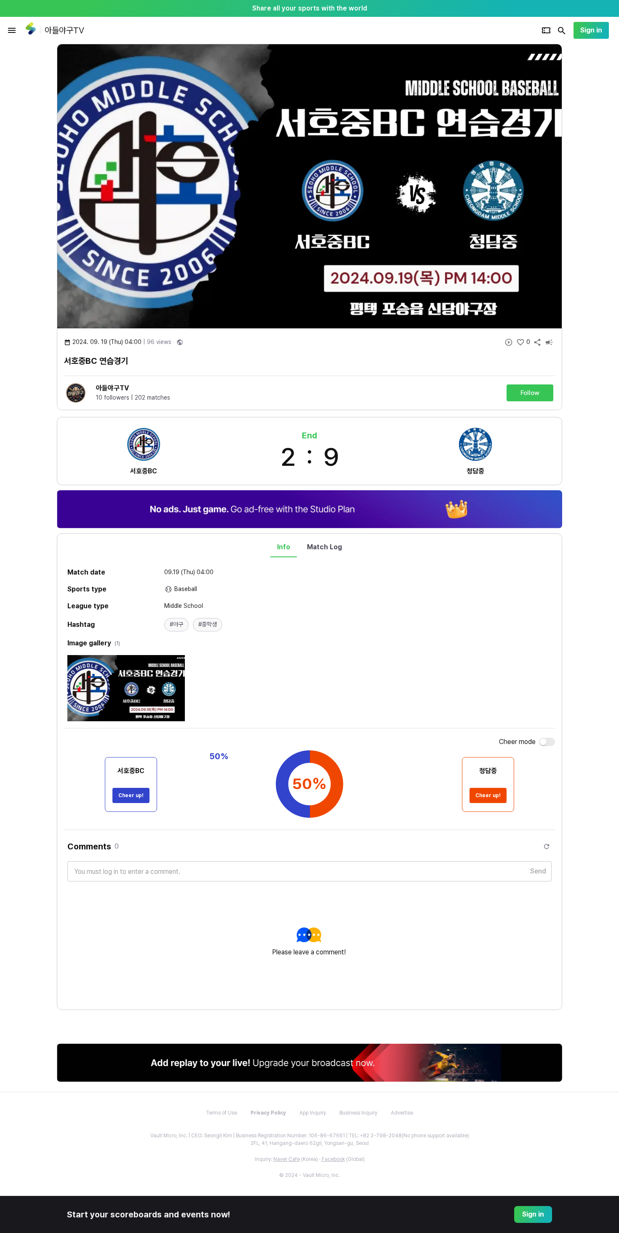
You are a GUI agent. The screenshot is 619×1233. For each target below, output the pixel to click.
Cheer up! (131, 795)
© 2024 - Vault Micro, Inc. (309, 1175)
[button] (176, 624)
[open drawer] (12, 30)
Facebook (333, 1159)
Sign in (591, 30)
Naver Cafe (286, 1159)
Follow (529, 393)
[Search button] (561, 30)
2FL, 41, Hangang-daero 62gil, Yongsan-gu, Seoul (310, 1143)
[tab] (283, 547)
